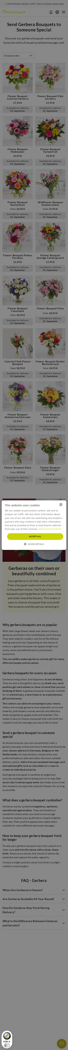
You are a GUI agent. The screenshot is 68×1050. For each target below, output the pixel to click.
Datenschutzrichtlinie (50, 528)
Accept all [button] (35, 536)
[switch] (7, 1045)
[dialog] (34, 525)
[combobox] (60, 504)
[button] (34, 544)
